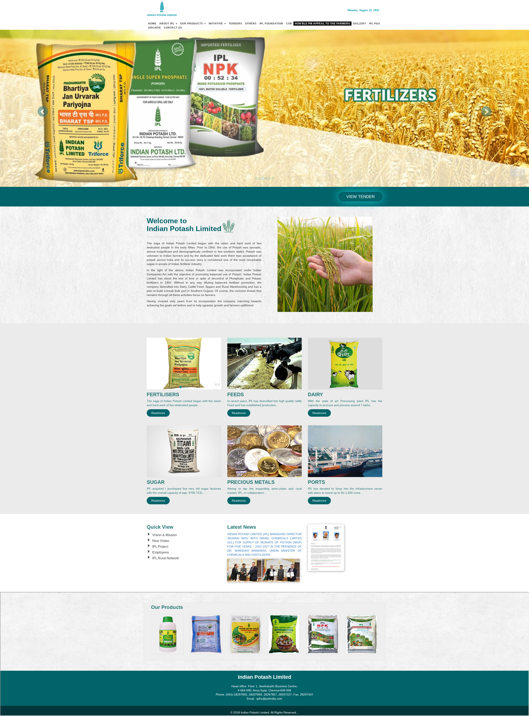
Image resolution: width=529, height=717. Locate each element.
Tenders (235, 23)
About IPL (167, 23)
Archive (154, 27)
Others (251, 23)
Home (152, 23)
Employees (160, 552)
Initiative (216, 23)
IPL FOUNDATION (271, 23)
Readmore (158, 413)
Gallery (359, 23)
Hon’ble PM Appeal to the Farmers (322, 23)
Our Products (192, 23)
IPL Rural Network (165, 558)
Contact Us (173, 27)
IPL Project (160, 546)
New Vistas (160, 541)
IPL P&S (374, 23)
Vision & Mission (164, 535)
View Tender (360, 196)
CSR (289, 23)
